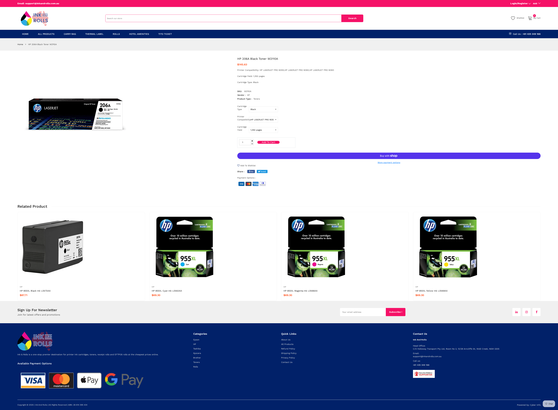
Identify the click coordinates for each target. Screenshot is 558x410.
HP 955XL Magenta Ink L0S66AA (301, 291)
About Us (285, 339)
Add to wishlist (248, 165)
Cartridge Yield (242, 128)
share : (240, 171)
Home (20, 44)
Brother (197, 358)
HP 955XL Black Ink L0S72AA (35, 291)
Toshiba (197, 349)
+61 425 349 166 (532, 34)
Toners (196, 362)
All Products (287, 344)
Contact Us (286, 362)
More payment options (389, 162)
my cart (537, 17)
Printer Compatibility (243, 118)
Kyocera (197, 353)
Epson (196, 339)
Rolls (195, 367)
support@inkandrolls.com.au (427, 356)
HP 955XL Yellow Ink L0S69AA (431, 291)
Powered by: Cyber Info (529, 405)
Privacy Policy (288, 358)
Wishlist (520, 18)
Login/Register (519, 3)
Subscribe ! (395, 312)
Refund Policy (288, 349)
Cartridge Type (242, 107)
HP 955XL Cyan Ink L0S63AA (167, 291)
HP (21, 287)
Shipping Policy (288, 353)
